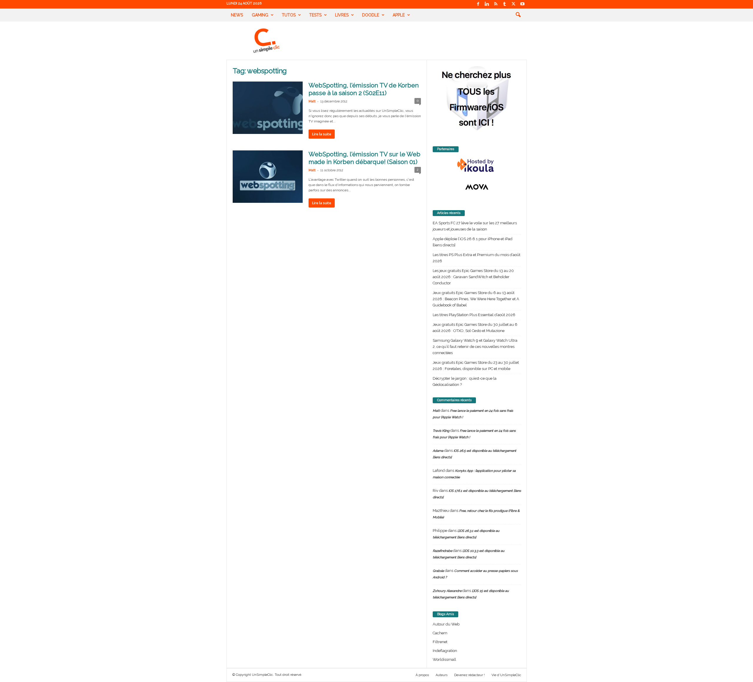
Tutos (289, 15)
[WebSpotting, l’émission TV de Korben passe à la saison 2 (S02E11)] (268, 108)
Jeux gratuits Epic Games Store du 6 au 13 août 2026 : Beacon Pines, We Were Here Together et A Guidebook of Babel (476, 299)
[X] (513, 4)
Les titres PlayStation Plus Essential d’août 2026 (474, 315)
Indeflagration (445, 650)
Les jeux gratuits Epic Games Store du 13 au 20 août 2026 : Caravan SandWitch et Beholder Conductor (473, 276)
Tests (315, 15)
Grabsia (438, 571)
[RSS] (495, 4)
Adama (438, 451)
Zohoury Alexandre (447, 591)
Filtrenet (440, 642)
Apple (399, 15)
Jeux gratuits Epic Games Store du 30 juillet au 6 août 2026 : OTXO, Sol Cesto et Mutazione (475, 327)
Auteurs (441, 675)
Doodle (370, 15)
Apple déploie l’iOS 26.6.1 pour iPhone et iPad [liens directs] (472, 242)
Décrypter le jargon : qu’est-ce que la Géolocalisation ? (465, 381)
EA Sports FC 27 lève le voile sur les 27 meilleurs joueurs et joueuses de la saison (475, 226)
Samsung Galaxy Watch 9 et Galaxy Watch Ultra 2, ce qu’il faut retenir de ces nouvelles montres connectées (475, 346)
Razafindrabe (442, 551)
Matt (312, 101)
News (237, 15)
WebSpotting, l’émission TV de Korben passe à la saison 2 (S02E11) (364, 89)
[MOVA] (477, 187)
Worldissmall (444, 659)
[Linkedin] (487, 4)
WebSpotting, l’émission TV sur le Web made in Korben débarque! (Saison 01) (364, 157)
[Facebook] (478, 4)
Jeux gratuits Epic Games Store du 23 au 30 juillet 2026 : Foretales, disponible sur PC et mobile (476, 365)
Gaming (260, 15)
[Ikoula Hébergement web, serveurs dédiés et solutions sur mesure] (477, 165)
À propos (422, 675)
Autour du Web (446, 624)
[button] (518, 15)
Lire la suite (321, 134)
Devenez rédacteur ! (469, 675)
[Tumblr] (504, 4)
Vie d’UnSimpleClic (506, 675)
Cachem (440, 633)
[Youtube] (522, 4)
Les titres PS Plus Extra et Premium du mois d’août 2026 (476, 258)
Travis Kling (441, 431)
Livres (342, 15)
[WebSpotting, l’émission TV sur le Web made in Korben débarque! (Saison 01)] (268, 176)
